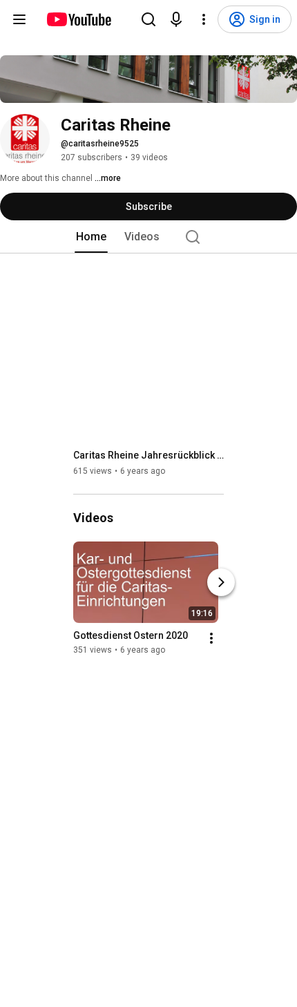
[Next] (221, 582)
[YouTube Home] (78, 19)
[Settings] (203, 19)
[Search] (148, 19)
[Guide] (19, 19)
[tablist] (148, 236)
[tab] (91, 236)
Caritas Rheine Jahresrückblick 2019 (148, 455)
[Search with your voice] (176, 19)
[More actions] (211, 638)
